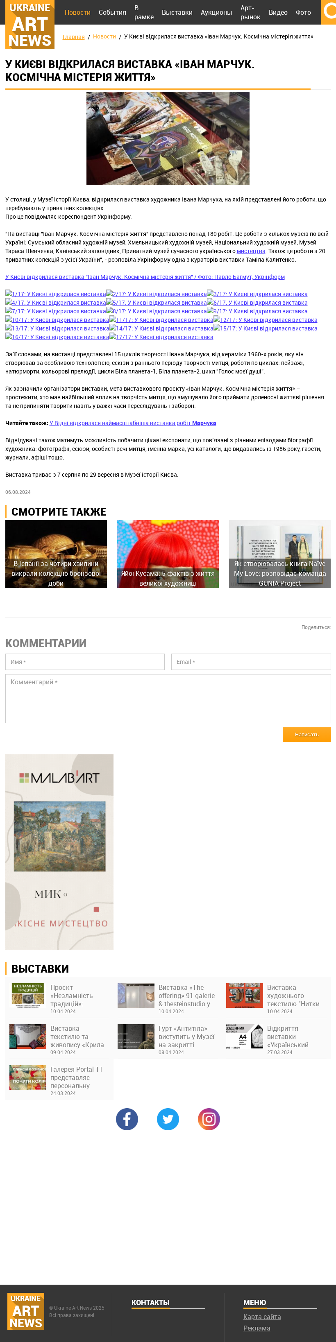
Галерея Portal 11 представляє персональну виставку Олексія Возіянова (77, 1077)
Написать (307, 734)
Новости (78, 12)
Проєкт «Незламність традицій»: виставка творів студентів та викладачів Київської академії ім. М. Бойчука (79, 995)
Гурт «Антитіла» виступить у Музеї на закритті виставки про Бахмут (186, 1036)
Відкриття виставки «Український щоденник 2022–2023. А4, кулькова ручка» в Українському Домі (297, 1036)
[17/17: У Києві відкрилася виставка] (161, 337)
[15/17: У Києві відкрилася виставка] (265, 328)
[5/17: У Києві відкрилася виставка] (156, 302)
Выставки (177, 12)
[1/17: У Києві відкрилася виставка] (55, 294)
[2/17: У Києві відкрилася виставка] (156, 294)
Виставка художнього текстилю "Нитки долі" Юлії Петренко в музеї (293, 995)
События (112, 12)
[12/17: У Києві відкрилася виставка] (265, 320)
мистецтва (251, 251)
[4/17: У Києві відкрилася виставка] (55, 302)
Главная (74, 37)
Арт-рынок (251, 12)
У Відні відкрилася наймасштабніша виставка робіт (133, 423)
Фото (303, 12)
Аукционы (216, 12)
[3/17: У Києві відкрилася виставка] (257, 294)
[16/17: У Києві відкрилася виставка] (57, 337)
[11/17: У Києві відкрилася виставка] (161, 320)
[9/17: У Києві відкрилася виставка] (257, 311)
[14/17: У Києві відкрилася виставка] (161, 328)
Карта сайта (262, 1316)
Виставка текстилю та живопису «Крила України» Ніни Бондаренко (77, 1036)
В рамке (144, 12)
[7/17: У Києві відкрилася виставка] (55, 311)
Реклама (256, 1328)
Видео (278, 12)
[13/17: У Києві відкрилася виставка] (57, 328)
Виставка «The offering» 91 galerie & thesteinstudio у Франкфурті (187, 995)
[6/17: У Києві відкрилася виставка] (257, 302)
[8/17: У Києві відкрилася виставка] (156, 311)
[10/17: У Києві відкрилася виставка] (57, 320)
